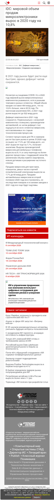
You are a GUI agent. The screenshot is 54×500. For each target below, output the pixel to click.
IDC (20, 65)
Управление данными (33, 462)
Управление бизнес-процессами (26, 474)
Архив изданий (41, 407)
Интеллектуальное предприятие (26, 471)
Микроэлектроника (13, 68)
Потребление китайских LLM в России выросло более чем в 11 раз (23, 377)
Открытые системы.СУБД (28, 449)
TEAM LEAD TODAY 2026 (17, 250)
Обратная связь (27, 405)
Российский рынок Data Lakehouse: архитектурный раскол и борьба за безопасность (22, 346)
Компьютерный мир (27, 446)
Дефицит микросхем (31, 65)
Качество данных (31, 468)
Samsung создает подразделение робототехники (21, 359)
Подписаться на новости (21, 230)
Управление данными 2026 (18, 265)
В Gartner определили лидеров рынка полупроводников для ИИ (23, 371)
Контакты (9, 407)
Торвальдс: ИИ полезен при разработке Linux (27, 382)
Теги (31, 407)
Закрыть (37, 497)
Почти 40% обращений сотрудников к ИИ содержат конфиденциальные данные (25, 353)
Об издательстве (12, 405)
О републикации (21, 407)
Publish (15, 455)
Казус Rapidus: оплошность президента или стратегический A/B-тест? (26, 316)
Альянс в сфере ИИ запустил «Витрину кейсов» (24, 322)
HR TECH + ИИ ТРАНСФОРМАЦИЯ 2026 (25, 273)
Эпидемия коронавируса (31, 68)
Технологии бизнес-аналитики (26, 465)
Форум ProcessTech (15, 258)
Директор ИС (17, 452)
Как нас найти (40, 405)
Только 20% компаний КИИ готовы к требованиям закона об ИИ (22, 339)
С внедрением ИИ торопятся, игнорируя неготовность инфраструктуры (24, 333)
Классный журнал (33, 455)
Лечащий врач (37, 452)
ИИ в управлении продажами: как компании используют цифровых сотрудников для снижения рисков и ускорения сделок (24, 290)
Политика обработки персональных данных (26, 409)
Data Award (14, 462)
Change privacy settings (26, 412)
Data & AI (16, 468)
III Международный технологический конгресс (27, 242)
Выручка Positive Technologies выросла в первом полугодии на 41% (25, 365)
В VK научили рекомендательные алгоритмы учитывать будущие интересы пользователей (27, 328)
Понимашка (27, 459)
